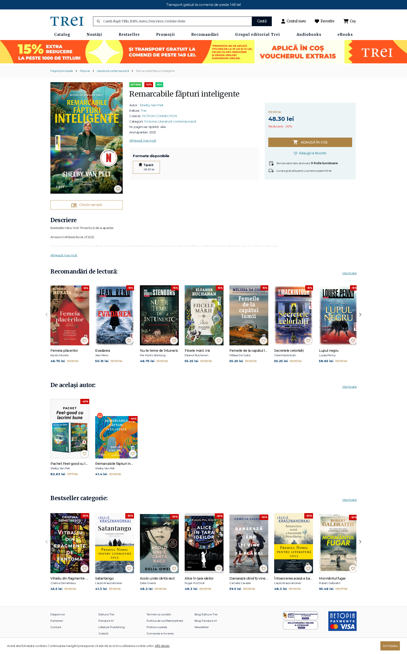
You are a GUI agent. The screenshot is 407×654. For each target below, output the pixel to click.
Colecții (103, 633)
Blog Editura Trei (206, 614)
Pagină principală (61, 71)
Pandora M (106, 620)
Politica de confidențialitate (165, 620)
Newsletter (202, 627)
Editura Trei (106, 614)
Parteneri (56, 620)
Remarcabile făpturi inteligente (155, 71)
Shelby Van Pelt (151, 105)
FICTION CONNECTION (159, 116)
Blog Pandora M (206, 620)
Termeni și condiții (159, 614)
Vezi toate (349, 273)
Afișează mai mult (142, 140)
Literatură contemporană (113, 71)
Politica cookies (157, 627)
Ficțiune (85, 71)
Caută (262, 21)
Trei (144, 110)
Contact (55, 627)
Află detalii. (162, 646)
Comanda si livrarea (160, 633)
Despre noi (57, 614)
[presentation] (46, 315)
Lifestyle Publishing (111, 627)
